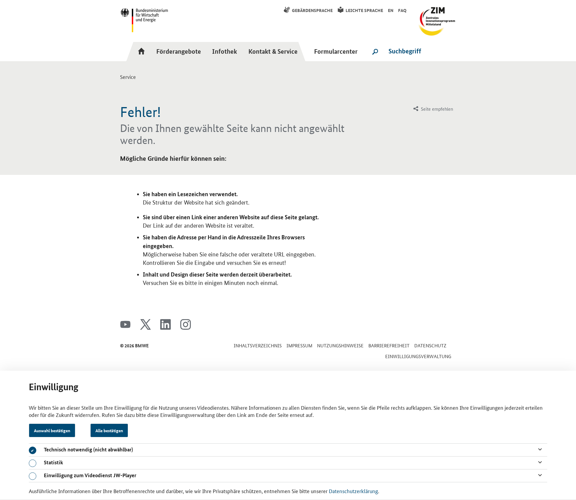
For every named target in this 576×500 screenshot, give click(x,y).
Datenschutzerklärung (353, 490)
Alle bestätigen (109, 430)
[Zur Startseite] (143, 51)
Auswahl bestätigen (52, 430)
